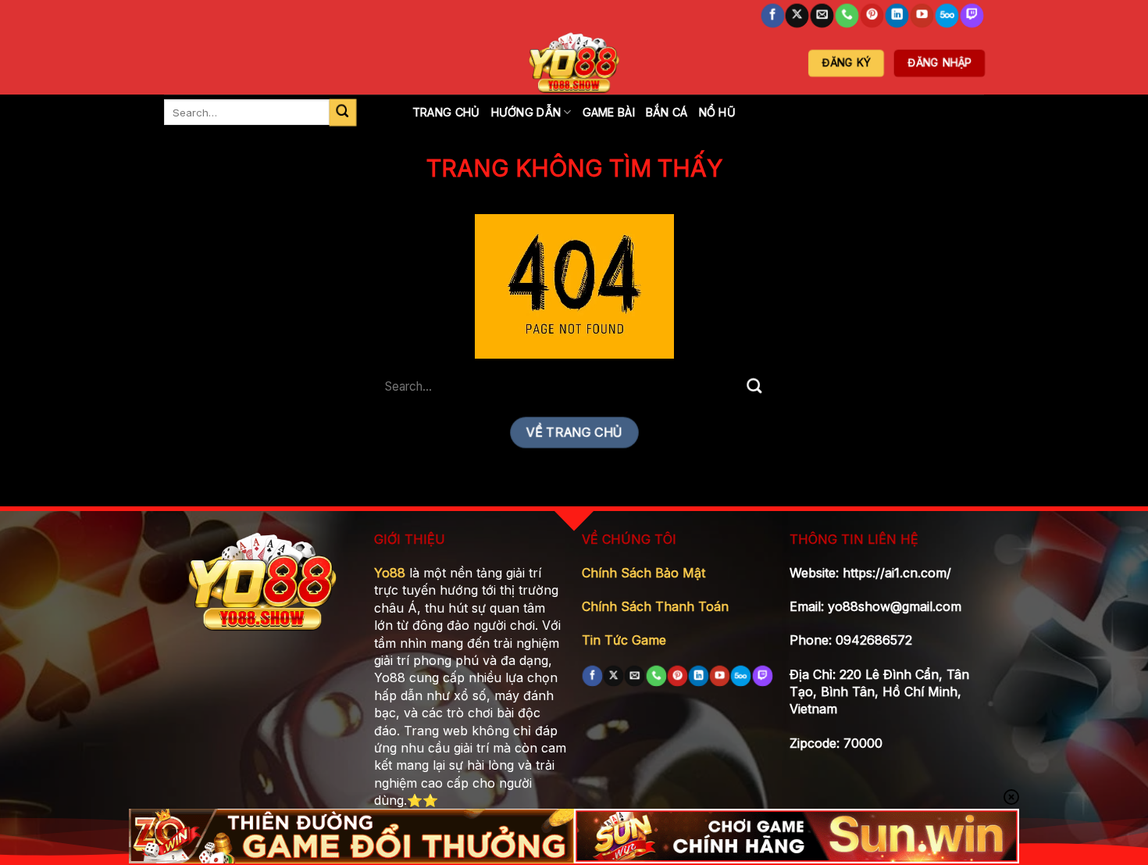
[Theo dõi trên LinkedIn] (897, 15)
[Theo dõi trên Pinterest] (872, 15)
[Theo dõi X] (797, 15)
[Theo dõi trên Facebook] (772, 15)
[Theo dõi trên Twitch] (971, 15)
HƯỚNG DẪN (526, 112)
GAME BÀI (609, 112)
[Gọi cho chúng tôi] (847, 15)
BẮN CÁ (667, 112)
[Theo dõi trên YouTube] (921, 15)
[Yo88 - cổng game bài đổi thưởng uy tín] (574, 63)
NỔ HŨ (717, 112)
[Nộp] (342, 111)
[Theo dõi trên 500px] (946, 15)
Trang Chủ (446, 112)
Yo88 (389, 573)
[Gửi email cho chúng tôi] (822, 15)
